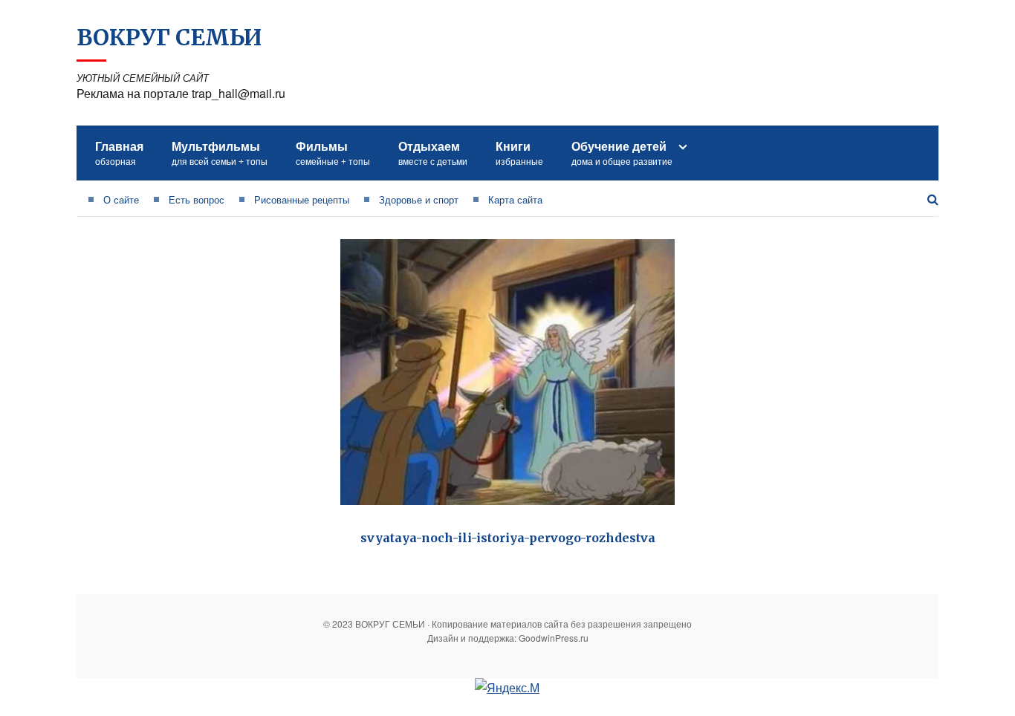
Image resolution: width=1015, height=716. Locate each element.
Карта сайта (515, 199)
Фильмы (333, 152)
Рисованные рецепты (301, 199)
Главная (119, 152)
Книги (519, 152)
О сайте (121, 199)
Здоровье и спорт (418, 199)
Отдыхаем (432, 152)
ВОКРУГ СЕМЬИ (169, 37)
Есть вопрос (196, 199)
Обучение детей (621, 152)
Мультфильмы (219, 152)
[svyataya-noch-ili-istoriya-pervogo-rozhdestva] (507, 372)
